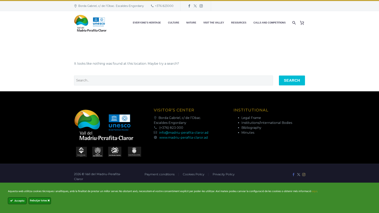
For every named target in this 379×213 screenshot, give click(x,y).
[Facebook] (189, 5)
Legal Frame (251, 118)
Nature (191, 22)
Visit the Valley (213, 22)
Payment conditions (159, 174)
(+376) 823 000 (171, 128)
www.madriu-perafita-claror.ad (183, 137)
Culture (173, 22)
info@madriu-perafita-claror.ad (183, 133)
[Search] (293, 22)
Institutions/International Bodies (266, 123)
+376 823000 (164, 6)
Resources (238, 22)
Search (292, 80)
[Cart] (303, 22)
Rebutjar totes (39, 200)
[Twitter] (195, 5)
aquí (314, 191)
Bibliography (251, 128)
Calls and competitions (269, 22)
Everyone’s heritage (147, 22)
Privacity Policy (224, 174)
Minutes (247, 133)
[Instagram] (201, 5)
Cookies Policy (193, 174)
